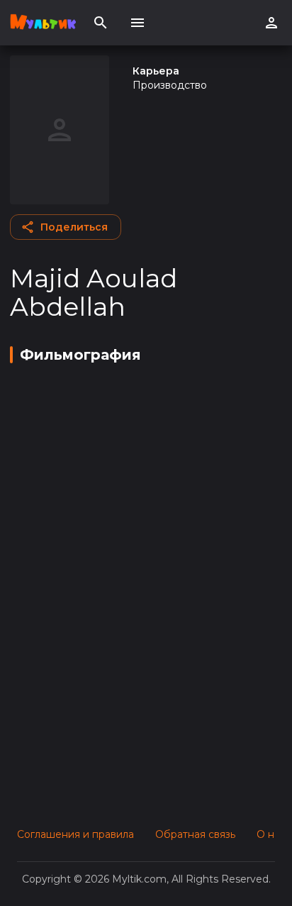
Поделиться (74, 227)
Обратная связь (195, 834)
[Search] (101, 23)
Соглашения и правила (75, 834)
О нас (271, 834)
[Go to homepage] (43, 22)
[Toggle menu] (137, 23)
